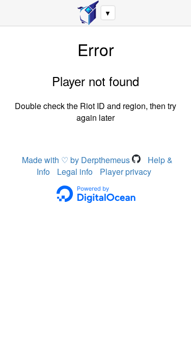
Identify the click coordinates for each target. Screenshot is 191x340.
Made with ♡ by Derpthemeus (77, 160)
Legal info (75, 171)
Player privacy (125, 171)
